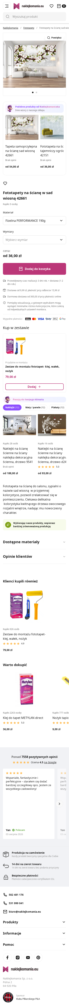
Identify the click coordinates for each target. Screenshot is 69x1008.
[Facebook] (7, 957)
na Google (50, 762)
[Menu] (7, 6)
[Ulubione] (51, 6)
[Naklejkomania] (34, 969)
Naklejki (12, 407)
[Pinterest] (38, 957)
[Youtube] (28, 957)
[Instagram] (17, 957)
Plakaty (57, 407)
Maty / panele (35, 407)
